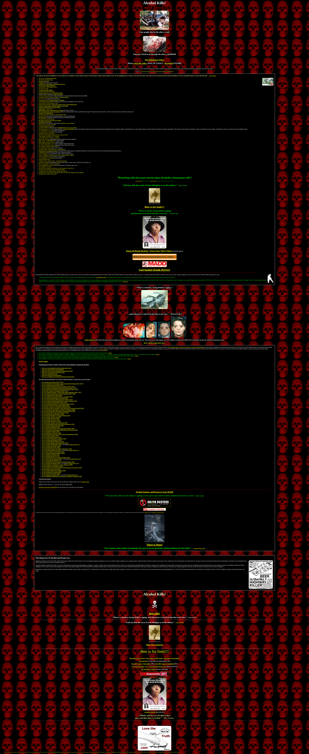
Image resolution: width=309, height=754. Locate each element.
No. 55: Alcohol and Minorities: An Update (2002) (55, 398)
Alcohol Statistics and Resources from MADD (154, 492)
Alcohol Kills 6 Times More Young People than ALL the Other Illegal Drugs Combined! (61, 172)
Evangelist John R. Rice (199, 548)
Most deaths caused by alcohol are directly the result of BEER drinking (186, 347)
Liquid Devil (49, 109)
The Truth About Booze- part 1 (47, 143)
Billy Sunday (213, 75)
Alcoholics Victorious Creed (158, 512)
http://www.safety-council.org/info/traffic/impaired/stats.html (57, 371)
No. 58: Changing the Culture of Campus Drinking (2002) (57, 394)
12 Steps (146, 512)
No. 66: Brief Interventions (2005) (50, 382)
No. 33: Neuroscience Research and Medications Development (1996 (59, 430)
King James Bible (13, 752)
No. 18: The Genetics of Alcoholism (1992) (53, 451)
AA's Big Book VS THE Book (47, 132)
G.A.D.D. (41, 98)
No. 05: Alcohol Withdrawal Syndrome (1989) (54, 470)
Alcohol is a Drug (43, 162)
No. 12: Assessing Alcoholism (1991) (51, 460)
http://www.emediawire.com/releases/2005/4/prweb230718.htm (58, 376)
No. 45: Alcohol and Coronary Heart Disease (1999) (55, 412)
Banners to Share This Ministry (174, 752)
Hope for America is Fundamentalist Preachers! (129, 752)
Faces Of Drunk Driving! (137, 251)
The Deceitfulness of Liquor (46, 165)
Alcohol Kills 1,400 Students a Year (48, 87)
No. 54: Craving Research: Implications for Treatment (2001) (57, 399)
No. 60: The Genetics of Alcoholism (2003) (53, 391)
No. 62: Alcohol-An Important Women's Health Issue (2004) (57, 388)
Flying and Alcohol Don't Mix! (47, 133)
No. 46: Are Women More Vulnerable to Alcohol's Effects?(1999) (58, 411)
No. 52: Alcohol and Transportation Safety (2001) (54, 402)
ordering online (85, 482)
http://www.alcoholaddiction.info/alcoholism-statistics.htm (56, 368)
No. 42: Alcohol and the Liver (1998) (51, 417)
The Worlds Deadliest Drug (46, 80)
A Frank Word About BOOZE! (47, 91)
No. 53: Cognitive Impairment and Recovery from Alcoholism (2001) (59, 401)
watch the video (139, 63)
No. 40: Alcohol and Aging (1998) (51, 420)
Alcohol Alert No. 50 (75, 459)
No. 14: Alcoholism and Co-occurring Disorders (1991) (56, 457)
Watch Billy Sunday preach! (137, 658)
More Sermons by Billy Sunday (154, 658)
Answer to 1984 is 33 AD (142, 752)
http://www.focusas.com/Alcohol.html (51, 375)
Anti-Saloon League (101, 277)
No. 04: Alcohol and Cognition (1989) (51, 472)
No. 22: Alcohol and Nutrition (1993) (51, 446)
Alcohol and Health (54, 164)
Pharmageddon (113, 752)
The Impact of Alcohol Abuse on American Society (52, 169)
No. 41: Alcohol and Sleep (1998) (50, 418)
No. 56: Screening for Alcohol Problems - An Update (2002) (57, 396)
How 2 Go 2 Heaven (154, 645)
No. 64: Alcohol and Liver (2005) (50, 385)
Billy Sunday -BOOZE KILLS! (47, 142)
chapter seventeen (153, 181)
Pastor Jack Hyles (138, 181)
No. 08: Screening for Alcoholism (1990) (52, 466)
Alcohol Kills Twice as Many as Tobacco (49, 138)
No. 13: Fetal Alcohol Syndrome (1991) (52, 459)
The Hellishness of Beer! (45, 148)
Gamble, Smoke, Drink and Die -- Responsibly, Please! (53, 161)
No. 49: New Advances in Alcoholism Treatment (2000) (56, 407)
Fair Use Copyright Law (160, 752)
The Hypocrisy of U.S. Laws (46, 129)
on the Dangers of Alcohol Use (58, 168)
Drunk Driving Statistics (45, 104)
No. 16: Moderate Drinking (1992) (51, 454)
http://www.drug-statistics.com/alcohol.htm (53, 369)
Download (169, 63)
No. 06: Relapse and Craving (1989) (51, 469)
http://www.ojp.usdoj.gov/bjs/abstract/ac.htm (53, 372)
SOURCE (125, 281)
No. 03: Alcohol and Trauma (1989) (51, 473)
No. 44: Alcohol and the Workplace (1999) (53, 414)
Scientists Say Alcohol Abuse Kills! (48, 174)
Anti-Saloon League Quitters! (46, 101)
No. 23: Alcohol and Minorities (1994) (52, 444)
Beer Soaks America (44, 139)
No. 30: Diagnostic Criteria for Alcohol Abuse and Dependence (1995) (60, 434)
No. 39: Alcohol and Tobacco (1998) (51, 421)
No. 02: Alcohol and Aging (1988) (51, 475)
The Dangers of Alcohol (45, 166)
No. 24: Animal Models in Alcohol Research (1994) (55, 443)
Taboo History (153, 752)
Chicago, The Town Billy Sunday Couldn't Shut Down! (53, 171)
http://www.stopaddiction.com (49, 374)
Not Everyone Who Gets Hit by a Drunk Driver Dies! (52, 114)
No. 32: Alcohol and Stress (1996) (50, 431)
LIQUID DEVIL (103, 350)
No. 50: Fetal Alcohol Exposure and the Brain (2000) (55, 405)
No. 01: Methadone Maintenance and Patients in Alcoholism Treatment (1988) (62, 476)
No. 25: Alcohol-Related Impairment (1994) (53, 441)
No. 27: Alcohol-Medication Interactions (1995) (54, 438)
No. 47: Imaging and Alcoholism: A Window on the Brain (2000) (58, 409)
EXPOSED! (48, 487)
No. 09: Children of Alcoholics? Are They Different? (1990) (57, 464)
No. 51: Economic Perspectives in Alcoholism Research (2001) (58, 404)
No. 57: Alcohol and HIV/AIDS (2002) (52, 395)
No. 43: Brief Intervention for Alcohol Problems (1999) (56, 415)
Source (110, 353)
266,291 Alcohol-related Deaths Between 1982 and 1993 (53, 135)
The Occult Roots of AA (45, 130)
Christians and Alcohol (44, 152)
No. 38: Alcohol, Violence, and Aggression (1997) (55, 422)
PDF (61, 382)
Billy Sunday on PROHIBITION (47, 140)
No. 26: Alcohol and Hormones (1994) (52, 440)
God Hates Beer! (61, 149)
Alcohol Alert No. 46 (73, 463)
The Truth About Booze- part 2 (47, 145)
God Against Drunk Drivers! (154, 269)
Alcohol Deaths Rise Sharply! (46, 126)
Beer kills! (154, 613)
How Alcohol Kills (43, 164)
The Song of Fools (43, 88)
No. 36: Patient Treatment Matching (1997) (53, 425)
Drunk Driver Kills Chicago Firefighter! (49, 97)
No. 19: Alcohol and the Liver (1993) (51, 450)
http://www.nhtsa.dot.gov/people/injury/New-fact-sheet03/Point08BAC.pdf (156, 71)
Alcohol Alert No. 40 (72, 475)
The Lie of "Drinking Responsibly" (48, 78)
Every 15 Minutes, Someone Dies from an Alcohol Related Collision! (56, 155)
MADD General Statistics (67, 123)
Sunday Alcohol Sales (44, 159)
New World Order (107, 752)
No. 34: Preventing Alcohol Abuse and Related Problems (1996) (58, 428)
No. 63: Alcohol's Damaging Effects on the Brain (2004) (56, 386)
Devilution (148, 752)
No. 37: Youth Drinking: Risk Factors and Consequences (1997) (58, 424)
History (80, 752)
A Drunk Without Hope (45, 96)
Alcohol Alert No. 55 (74, 444)
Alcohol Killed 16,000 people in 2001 (48, 103)
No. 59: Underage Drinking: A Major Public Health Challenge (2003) (59, 392)
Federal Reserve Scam (67, 752)
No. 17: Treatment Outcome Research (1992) (53, 453)
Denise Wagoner (90, 340)
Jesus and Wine (43, 153)
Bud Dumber (42, 116)
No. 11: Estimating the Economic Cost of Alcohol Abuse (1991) (58, 462)
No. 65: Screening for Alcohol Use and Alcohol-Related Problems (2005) (60, 383)
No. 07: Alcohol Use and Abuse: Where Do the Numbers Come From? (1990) (62, 467)
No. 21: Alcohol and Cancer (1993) (51, 447)
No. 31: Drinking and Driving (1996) (51, 433)
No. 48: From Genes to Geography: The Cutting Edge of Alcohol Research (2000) (63, 408)
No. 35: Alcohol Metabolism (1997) (51, 427)
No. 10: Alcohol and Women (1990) (51, 463)
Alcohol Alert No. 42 (73, 450)
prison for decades (68, 129)
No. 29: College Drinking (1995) (50, 436)
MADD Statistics (43, 361)
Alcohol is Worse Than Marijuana (47, 149)
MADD (41, 123)
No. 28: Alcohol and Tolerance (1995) (51, 437)
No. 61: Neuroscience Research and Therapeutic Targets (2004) (58, 389)
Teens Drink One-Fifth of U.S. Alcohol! (49, 136)
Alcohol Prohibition (44, 127)
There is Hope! (154, 544)
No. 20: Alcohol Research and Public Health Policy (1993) (57, 449)
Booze (27, 752)
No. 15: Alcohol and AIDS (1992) (50, 456)
